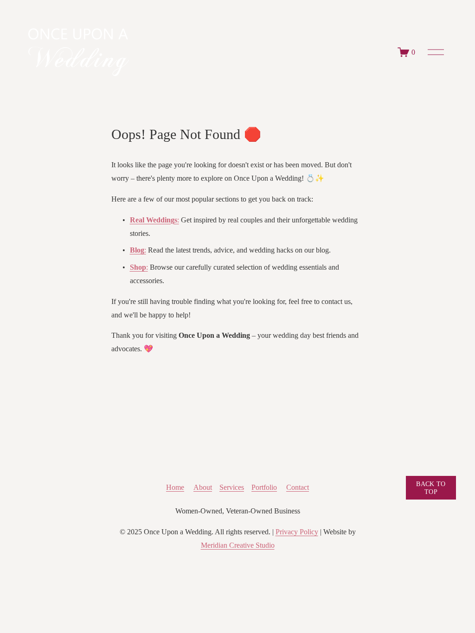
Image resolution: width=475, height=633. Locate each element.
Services (231, 487)
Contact (297, 487)
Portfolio (264, 487)
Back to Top (430, 487)
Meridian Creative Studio (238, 545)
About (202, 487)
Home (175, 487)
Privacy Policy (297, 532)
